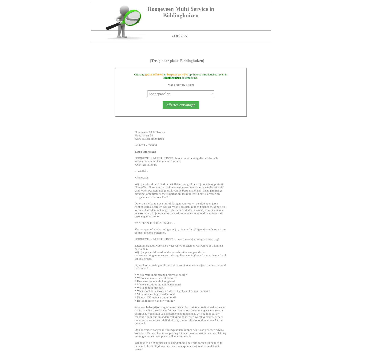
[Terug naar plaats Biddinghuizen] (177, 61)
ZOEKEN (179, 36)
